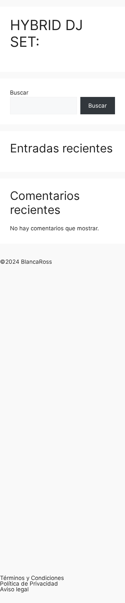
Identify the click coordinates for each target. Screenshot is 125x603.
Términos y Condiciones (32, 578)
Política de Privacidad (29, 583)
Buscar (19, 92)
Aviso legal (14, 589)
